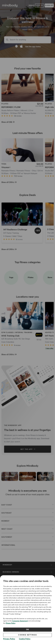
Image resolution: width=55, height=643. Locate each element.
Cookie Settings (27, 635)
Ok (27, 629)
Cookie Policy (24, 639)
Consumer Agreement (20, 621)
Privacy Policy (10, 623)
